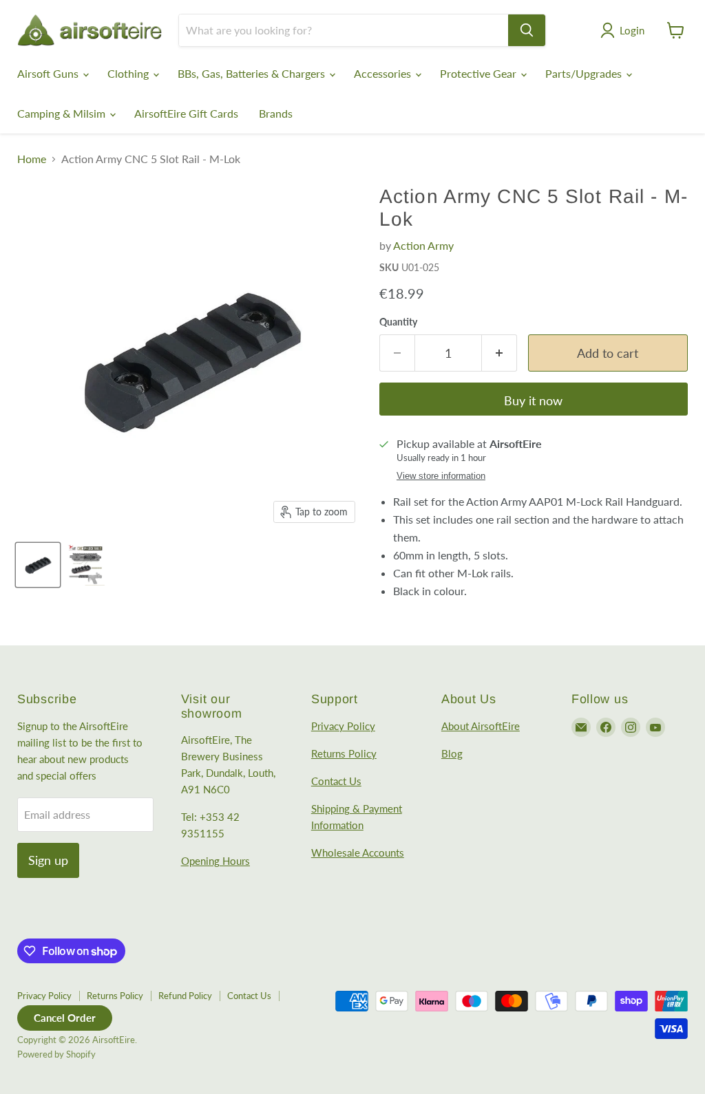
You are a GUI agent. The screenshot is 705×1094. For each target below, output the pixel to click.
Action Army (423, 245)
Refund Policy (185, 995)
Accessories (384, 73)
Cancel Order (65, 1017)
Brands (276, 113)
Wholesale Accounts (357, 852)
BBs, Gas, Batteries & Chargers (253, 73)
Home (31, 159)
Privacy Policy (343, 726)
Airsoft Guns (49, 73)
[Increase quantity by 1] (499, 353)
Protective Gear (479, 73)
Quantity (398, 322)
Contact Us (336, 781)
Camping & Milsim (62, 113)
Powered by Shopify (56, 1054)
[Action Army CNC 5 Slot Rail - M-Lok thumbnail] (38, 565)
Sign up (48, 860)
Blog (452, 753)
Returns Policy (344, 753)
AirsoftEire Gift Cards (186, 113)
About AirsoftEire (480, 726)
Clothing (129, 73)
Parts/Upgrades (584, 73)
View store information (441, 476)
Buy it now (533, 400)
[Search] (526, 30)
